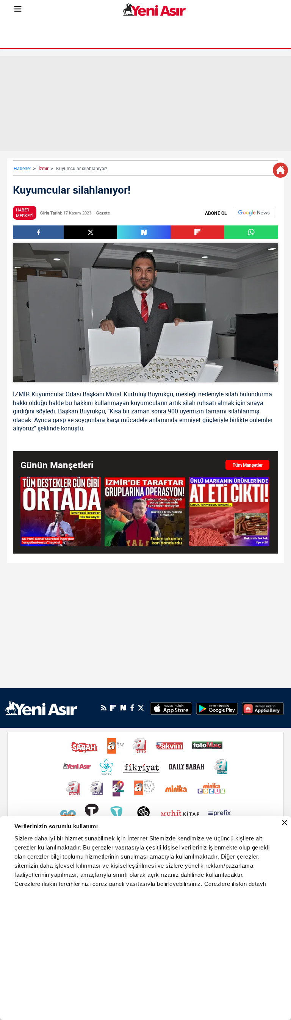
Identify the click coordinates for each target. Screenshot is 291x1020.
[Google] (254, 212)
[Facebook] (132, 708)
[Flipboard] (113, 708)
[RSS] (103, 708)
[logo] (41, 707)
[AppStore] (171, 708)
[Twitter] (141, 708)
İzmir (43, 168)
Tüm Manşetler (248, 465)
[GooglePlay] (217, 708)
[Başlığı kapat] (284, 822)
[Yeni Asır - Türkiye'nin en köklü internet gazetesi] (154, 9)
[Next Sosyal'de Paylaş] (144, 232)
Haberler (22, 168)
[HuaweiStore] (263, 708)
